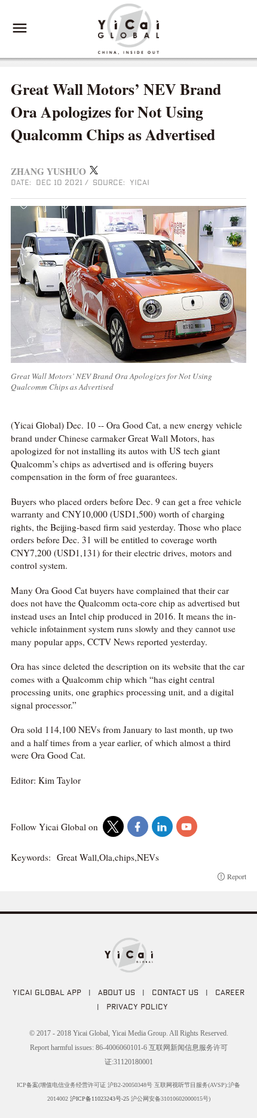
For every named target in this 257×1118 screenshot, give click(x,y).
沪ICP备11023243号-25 (99, 1098)
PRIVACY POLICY (137, 1006)
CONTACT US (175, 992)
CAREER (229, 992)
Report (236, 876)
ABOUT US (116, 992)
